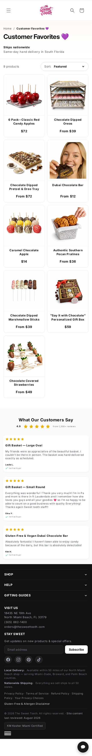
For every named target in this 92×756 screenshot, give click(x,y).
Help (8, 585)
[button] (8, 10)
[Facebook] (8, 659)
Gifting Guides (17, 595)
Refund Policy (60, 693)
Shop (8, 574)
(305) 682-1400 (15, 622)
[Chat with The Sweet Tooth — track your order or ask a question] (83, 747)
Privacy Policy (14, 693)
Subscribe (76, 649)
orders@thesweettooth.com (24, 626)
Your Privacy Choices (29, 698)
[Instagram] (18, 659)
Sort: (47, 66)
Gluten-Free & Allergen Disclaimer (27, 703)
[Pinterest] (29, 659)
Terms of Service (37, 693)
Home (7, 28)
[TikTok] (39, 659)
